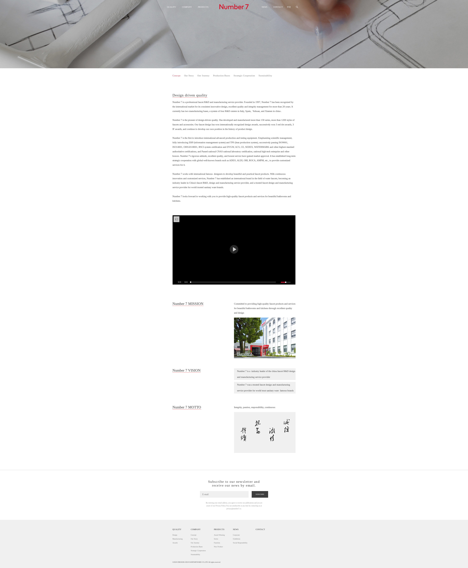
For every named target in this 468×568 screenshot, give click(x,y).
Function (217, 543)
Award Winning (219, 535)
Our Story (189, 75)
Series (216, 539)
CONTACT (278, 7)
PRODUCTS (203, 7)
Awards (175, 543)
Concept (176, 75)
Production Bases (221, 75)
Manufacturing (177, 539)
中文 (289, 7)
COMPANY (187, 7)
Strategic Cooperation (244, 75)
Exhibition (236, 539)
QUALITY (171, 7)
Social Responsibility (240, 543)
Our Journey (203, 75)
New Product (218, 547)
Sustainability (265, 75)
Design (174, 535)
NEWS (264, 7)
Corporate (236, 535)
